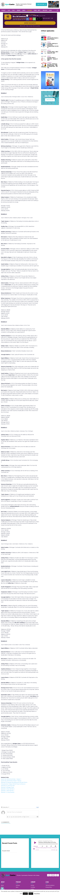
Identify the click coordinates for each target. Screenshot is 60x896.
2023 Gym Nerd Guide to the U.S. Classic (52, 38)
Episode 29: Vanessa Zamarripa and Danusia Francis (14, 782)
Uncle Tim (35, 15)
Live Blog (49, 62)
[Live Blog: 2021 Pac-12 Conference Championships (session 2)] (43, 44)
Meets (9, 14)
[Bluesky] (48, 875)
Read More (37, 893)
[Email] (37, 18)
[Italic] (10, 817)
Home (2, 14)
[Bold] (8, 817)
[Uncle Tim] (27, 16)
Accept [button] (25, 893)
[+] (28, 816)
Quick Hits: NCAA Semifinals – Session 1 (11, 779)
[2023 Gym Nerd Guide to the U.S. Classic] (43, 38)
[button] (57, 10)
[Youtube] (53, 875)
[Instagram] (51, 875)
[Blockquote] (20, 817)
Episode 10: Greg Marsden (7, 792)
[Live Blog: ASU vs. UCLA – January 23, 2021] (43, 52)
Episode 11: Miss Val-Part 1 (7, 790)
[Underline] (12, 817)
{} (26, 816)
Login (37, 807)
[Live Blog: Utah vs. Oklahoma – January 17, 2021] (43, 58)
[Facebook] (27, 18)
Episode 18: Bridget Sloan (7, 787)
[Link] (24, 817)
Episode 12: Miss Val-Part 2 (7, 789)
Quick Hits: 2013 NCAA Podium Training (11, 780)
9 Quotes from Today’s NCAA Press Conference (13, 784)
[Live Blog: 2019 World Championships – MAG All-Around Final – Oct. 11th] (43, 65)
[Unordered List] (18, 817)
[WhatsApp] (34, 18)
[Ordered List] (16, 817)
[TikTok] (55, 875)
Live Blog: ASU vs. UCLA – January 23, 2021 (53, 52)
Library (5, 14)
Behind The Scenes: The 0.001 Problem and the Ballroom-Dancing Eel (53, 5)
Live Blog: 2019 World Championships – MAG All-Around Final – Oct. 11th (52, 65)
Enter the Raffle (30, 23)
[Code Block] (22, 817)
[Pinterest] (30, 18)
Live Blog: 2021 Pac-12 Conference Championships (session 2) (52, 45)
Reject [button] (30, 893)
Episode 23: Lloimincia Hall (7, 785)
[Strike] (14, 817)
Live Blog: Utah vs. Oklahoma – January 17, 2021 (52, 59)
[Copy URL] (41, 18)
